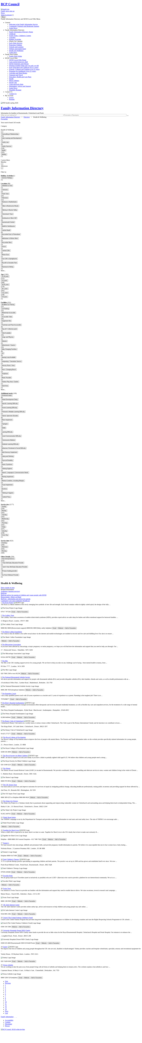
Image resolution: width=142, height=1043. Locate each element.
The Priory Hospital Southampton (13, 703)
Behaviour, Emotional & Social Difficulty (14, 448)
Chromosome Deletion (8, 440)
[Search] (127, 115)
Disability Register (15, 90)
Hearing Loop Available (8, 357)
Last (6, 1013)
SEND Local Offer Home (17, 60)
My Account (10, 97)
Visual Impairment (7, 484)
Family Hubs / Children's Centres (20, 36)
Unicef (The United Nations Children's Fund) (18, 918)
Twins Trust (7, 888)
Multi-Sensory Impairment (9, 452)
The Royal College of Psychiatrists (14, 737)
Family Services (6, 146)
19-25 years (5, 284)
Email (13, 612)
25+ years (5, 288)
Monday (4, 510)
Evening (4, 543)
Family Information (7, 1017)
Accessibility (9, 1020)
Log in (11, 97)
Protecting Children (15, 45)
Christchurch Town (7, 214)
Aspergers (5, 424)
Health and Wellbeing (16, 51)
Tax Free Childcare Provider (10, 575)
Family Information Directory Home (21, 32)
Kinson (4, 246)
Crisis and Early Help (16, 84)
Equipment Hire (6, 321)
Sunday (4, 506)
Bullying (4, 593)
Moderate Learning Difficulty (10, 444)
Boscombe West (7, 242)
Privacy (7, 1026)
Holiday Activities (15, 39)
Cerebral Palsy (6, 497)
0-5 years (4, 280)
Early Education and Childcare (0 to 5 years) (23, 67)
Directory (27, 117)
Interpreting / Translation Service (11, 361)
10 (6, 1002)
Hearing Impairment (7, 476)
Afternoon (4, 547)
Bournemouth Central (8, 222)
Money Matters (14, 80)
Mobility (4, 154)
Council (10, 4)
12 (6, 1006)
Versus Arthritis (8, 965)
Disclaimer (8, 1024)
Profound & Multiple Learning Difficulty (13, 411)
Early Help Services (15, 43)
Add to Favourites (22, 612)
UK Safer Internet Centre (11, 905)
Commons (5, 189)
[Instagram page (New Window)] (16, 1017)
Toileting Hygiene (7, 468)
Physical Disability (7, 460)
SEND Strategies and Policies (19, 64)
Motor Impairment (7, 420)
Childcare (12, 34)
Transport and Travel (16, 75)
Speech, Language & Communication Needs (15, 472)
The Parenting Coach (9, 693)
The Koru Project (8, 603)
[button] (71, 123)
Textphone (5, 373)
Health (11, 79)
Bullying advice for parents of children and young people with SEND (23, 595)
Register (12, 99)
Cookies (7, 1022)
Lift (3, 353)
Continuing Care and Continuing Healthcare (15, 601)
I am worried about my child (18, 62)
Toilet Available (6, 333)
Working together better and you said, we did (24, 66)
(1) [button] (14, 176)
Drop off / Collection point (9, 329)
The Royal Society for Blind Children (15, 755)
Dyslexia (4, 489)
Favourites (4, 119)
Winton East (5, 254)
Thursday (4, 523)
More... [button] (3, 271)
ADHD (3, 428)
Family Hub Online (13, 55)
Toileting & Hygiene (7, 493)
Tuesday (4, 514)
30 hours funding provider (9, 571)
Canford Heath (6, 230)
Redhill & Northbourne (8, 226)
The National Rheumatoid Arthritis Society (16, 677)
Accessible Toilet (7, 317)
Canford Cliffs (6, 250)
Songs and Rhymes (8, 337)
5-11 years (5, 292)
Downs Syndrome (7, 464)
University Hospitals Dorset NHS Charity (16, 930)
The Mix (5, 661)
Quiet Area (5, 386)
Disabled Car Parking (8, 304)
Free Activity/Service (8, 558)
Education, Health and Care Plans (20, 77)
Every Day (5, 535)
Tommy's (6, 843)
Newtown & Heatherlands (9, 202)
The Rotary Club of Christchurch (13, 721)
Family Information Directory (19, 41)
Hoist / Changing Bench (9, 369)
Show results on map (8, 588)
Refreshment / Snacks (8, 345)
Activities (12, 37)
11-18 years (5, 276)
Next (6, 1011)
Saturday (4, 531)
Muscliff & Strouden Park (9, 263)
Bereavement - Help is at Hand (11, 597)
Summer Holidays (7, 178)
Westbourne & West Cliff (9, 218)
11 (6, 1004)
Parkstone (5, 198)
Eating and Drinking (7, 456)
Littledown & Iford (7, 185)
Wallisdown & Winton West (10, 238)
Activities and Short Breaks (18, 73)
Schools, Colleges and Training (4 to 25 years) (24, 69)
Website (60, 628)
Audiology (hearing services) (10, 591)
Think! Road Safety (9, 817)
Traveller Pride (8, 876)
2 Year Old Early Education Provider (12, 563)
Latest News (13, 28)
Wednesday (5, 519)
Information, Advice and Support (20, 86)
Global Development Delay (10, 399)
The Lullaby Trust (8, 615)
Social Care (13, 82)
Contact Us (11, 93)
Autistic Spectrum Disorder (10, 415)
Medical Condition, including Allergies (13, 480)
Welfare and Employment (17, 49)
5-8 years (4, 297)
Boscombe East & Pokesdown (11, 234)
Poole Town (5, 194)
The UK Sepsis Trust (10, 785)
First (6, 981)
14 (6, 1009)
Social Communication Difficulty (11, 436)
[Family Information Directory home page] (13, 1029)
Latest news (13, 52)
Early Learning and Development (11, 138)
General (22, 25)
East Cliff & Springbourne (9, 258)
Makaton (4, 341)
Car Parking (5, 308)
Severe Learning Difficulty (9, 407)
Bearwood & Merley (7, 267)
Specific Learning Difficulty (10, 403)
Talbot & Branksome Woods (10, 206)
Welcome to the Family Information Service (23, 24)
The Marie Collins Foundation (12, 632)
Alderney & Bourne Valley (9, 210)
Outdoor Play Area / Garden (10, 381)
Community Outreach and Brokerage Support (24, 26)
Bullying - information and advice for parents (15, 599)
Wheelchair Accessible (8, 312)
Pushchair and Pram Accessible (11, 325)
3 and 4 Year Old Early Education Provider (14, 567)
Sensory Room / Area (8, 365)
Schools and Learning (16, 47)
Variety (5, 947)
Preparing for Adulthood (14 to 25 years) (22, 71)
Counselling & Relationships (10, 134)
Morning (4, 551)
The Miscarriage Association (11, 644)
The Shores (6, 768)
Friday (3, 527)
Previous (8, 983)
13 (6, 1007)
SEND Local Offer (22, 74)
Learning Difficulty (7, 432)
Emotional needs (7, 395)
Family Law (5, 142)
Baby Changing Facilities (9, 349)
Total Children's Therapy (11, 859)
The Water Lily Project (10, 801)
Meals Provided (6, 377)
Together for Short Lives (11, 830)
